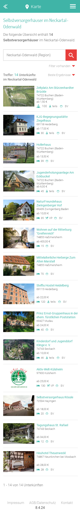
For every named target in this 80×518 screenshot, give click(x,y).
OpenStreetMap (70, 516)
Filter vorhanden (59, 66)
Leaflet (41, 516)
